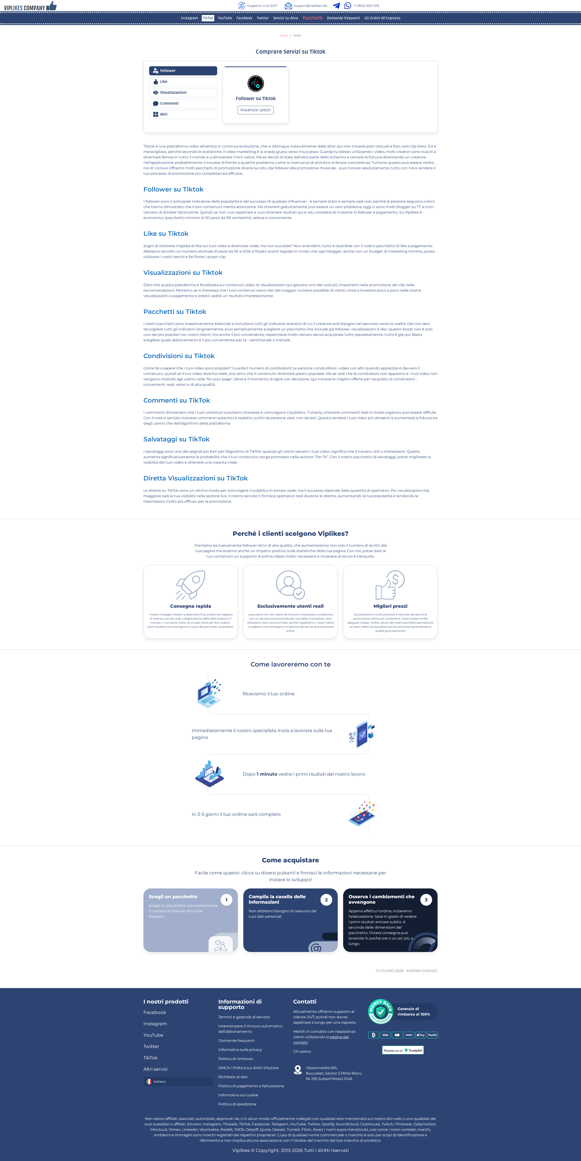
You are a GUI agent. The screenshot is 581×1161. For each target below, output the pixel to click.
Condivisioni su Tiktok (179, 356)
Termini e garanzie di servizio (244, 1017)
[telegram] (337, 5)
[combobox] (178, 1081)
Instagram (189, 18)
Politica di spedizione (237, 1104)
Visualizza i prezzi (256, 110)
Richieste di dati (233, 1077)
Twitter (263, 18)
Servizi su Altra (285, 18)
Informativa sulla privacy (240, 1050)
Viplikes (161, 168)
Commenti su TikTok (176, 400)
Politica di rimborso (235, 1059)
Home (284, 35)
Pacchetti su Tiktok (174, 311)
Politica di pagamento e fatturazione (251, 1086)
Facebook (244, 18)
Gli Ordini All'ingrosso (382, 18)
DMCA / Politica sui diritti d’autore (248, 1068)
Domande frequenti (343, 18)
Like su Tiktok (166, 233)
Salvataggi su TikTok (176, 439)
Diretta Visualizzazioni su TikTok (195, 478)
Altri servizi (155, 1069)
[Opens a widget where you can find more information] (549, 1135)
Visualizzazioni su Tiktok (183, 272)
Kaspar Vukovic (422, 971)
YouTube (225, 18)
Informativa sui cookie (238, 1095)
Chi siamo (302, 1051)
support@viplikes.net (310, 6)
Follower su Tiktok (173, 189)
